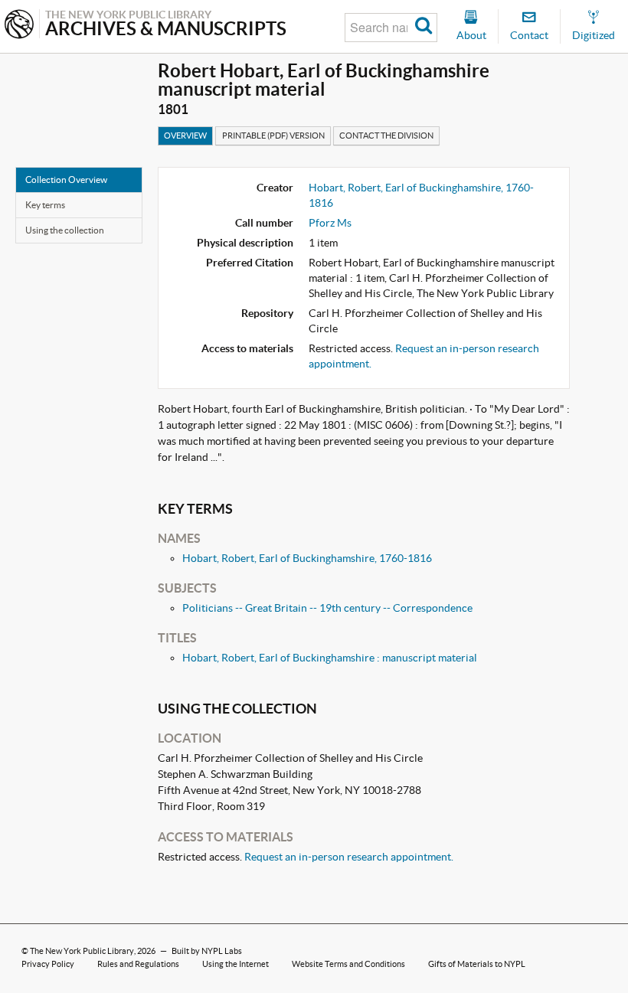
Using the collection (64, 230)
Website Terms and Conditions (348, 964)
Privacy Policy (47, 964)
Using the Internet (235, 964)
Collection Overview (66, 180)
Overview (185, 135)
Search (423, 27)
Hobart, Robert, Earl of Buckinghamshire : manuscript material (329, 658)
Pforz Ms (330, 223)
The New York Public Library (82, 950)
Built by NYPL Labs (207, 950)
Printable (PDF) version (273, 135)
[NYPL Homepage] (19, 25)
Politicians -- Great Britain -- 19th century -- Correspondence (327, 608)
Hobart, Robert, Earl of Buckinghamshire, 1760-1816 (307, 558)
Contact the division (386, 135)
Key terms (45, 205)
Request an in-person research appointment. (348, 857)
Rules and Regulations (138, 964)
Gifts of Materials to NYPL (476, 964)
